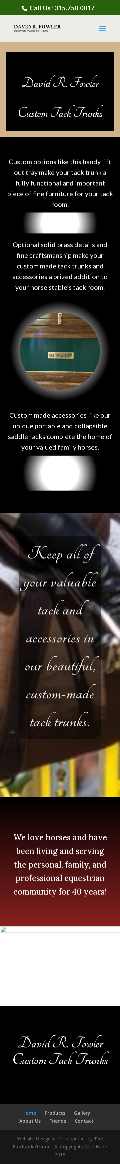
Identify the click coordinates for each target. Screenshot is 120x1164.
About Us (30, 1121)
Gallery (82, 1113)
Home (29, 1113)
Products (55, 1113)
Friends (57, 1121)
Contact (84, 1121)
